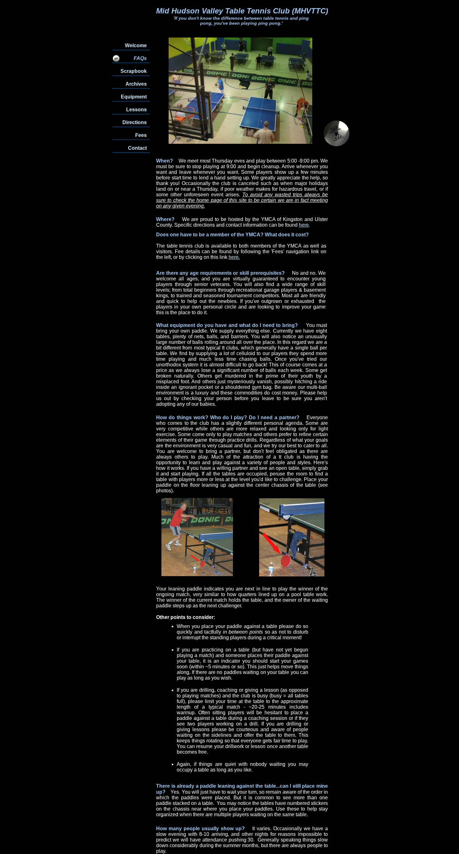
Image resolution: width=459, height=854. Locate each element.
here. (234, 257)
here (304, 225)
